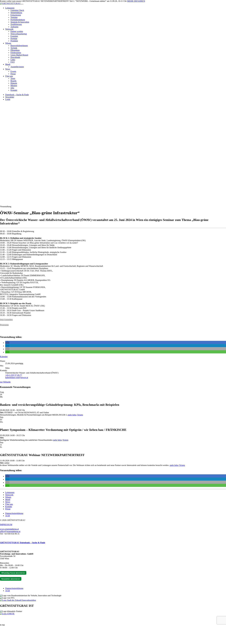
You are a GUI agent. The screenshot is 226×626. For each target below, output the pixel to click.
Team (12, 78)
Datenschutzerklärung (14, 513)
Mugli (7, 64)
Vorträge (14, 17)
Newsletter (9, 97)
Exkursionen (15, 15)
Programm (4, 325)
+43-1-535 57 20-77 (13, 375)
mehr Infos (72, 415)
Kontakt (13, 90)
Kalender (4, 356)
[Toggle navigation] (22, 4)
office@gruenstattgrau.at (10, 531)
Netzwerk (9, 29)
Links (12, 60)
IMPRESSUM (6, 524)
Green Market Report (19, 55)
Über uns (9, 76)
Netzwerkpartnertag (18, 34)
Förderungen (15, 52)
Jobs (12, 88)
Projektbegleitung (17, 20)
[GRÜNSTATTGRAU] (10, 3)
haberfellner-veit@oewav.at (16, 377)
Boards (13, 81)
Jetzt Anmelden (6, 319)
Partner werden (16, 31)
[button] (7, 343)
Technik (13, 48)
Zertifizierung (16, 24)
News (7, 69)
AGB (7, 516)
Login (7, 99)
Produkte (14, 41)
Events (13, 71)
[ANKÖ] (7, 614)
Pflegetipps (15, 50)
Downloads (15, 57)
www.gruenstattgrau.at (9, 529)
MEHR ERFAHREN (136, 1)
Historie (13, 83)
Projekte (13, 38)
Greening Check (17, 10)
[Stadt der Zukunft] (18, 600)
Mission (13, 85)
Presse (13, 74)
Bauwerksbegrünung (19, 45)
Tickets (80, 415)
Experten (14, 36)
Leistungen (9, 8)
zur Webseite (5, 382)
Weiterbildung (16, 12)
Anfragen (14, 27)
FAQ (12, 62)
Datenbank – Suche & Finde (17, 95)
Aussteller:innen (17, 67)
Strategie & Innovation (19, 22)
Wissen (8, 43)
